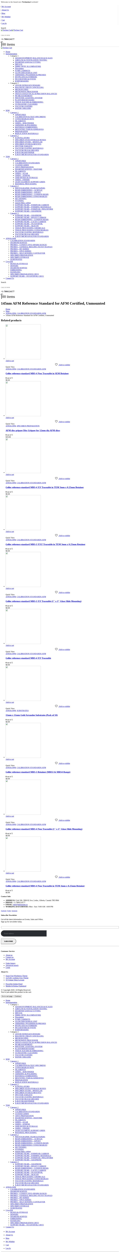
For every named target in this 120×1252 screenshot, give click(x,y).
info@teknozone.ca (20, 905)
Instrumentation (11, 54)
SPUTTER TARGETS (23, 146)
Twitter (9, 911)
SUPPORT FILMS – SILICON (27, 226)
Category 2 (14, 136)
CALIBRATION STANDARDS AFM (31, 369)
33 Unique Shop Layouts (15, 980)
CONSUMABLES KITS (24, 119)
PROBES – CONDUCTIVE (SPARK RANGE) (28, 245)
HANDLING (15, 272)
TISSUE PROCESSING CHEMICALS (30, 228)
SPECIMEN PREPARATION (21, 255)
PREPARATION (21, 131)
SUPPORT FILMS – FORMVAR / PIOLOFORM (34, 209)
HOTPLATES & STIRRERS (26, 77)
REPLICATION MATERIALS (26, 134)
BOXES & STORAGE (19, 264)
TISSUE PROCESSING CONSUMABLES (31, 230)
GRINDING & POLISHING (26, 125)
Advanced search (12, 965)
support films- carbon (23, 203)
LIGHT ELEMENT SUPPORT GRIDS (30, 182)
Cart (3, 20)
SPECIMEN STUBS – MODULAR (28, 142)
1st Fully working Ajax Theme (17, 978)
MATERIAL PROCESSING (26, 184)
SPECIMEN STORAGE (19, 257)
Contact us (9, 957)
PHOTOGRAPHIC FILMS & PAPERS (30, 188)
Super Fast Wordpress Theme (16, 976)
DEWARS (14, 266)
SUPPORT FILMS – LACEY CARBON (30, 222)
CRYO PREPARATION (24, 167)
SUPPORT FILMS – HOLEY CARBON (30, 217)
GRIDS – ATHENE (22, 175)
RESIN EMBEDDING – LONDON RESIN (32, 194)
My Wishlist (6, 17)
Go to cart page (7, 996)
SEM (7, 110)
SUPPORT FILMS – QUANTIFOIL (29, 224)
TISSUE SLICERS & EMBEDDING (29, 102)
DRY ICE (18, 64)
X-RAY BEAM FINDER (24, 152)
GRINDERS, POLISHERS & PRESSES (30, 75)
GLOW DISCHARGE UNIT (26, 73)
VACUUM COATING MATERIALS (29, 148)
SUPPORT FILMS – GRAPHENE (28, 211)
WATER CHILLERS (23, 108)
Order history (10, 963)
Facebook (3, 911)
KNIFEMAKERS (22, 81)
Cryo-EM (9, 262)
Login (8, 967)
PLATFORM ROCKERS (24, 100)
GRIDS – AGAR (21, 173)
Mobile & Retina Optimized (16, 986)
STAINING (19, 201)
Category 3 (14, 213)
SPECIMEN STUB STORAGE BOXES (30, 140)
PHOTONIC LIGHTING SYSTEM (28, 98)
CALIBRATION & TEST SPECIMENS (30, 117)
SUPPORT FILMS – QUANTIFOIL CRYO (27, 276)
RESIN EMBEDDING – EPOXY (28, 192)
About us (9, 955)
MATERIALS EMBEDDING (26, 127)
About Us (5, 10)
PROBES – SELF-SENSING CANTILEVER (27, 253)
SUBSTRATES (16, 259)
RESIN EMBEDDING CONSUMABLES (31, 196)
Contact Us (10, 278)
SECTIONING (20, 199)
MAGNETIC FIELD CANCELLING (29, 87)
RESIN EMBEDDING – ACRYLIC (29, 190)
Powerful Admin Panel (14, 984)
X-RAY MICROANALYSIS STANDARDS (32, 155)
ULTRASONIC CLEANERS (26, 104)
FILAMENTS (20, 121)
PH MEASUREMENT (23, 96)
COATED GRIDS (22, 165)
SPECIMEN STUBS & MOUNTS (28, 144)
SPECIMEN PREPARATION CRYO (24, 274)
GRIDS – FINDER (22, 180)
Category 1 (14, 113)
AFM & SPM (11, 238)
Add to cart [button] (10, 361)
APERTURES (20, 115)
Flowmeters (19, 68)
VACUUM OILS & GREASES (27, 150)
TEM (8, 157)
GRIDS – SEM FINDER (24, 123)
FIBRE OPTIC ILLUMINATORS (28, 66)
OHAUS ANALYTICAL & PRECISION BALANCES (36, 94)
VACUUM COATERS (23, 106)
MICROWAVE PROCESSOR (26, 92)
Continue (18, 996)
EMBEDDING (16, 270)
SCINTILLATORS (22, 138)
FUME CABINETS (22, 71)
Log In (4, 23)
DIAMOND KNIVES (18, 243)
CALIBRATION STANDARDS (27, 163)
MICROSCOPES (21, 89)
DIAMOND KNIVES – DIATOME (28, 169)
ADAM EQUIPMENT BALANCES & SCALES (33, 58)
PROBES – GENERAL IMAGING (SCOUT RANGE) (31, 247)
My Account (6, 7)
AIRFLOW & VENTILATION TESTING (31, 60)
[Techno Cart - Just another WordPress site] (12, 30)
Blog (3, 13)
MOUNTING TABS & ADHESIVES (29, 129)
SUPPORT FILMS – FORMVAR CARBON (32, 205)
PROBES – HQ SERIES (19, 249)
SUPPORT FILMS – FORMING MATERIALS (33, 207)
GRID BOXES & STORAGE (26, 178)
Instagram (14, 911)
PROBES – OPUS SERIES (20, 251)
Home (8, 52)
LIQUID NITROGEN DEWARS (27, 85)
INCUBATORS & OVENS (25, 79)
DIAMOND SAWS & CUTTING (28, 62)
